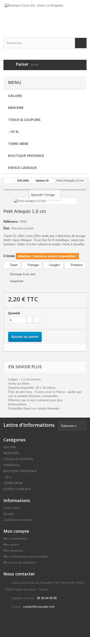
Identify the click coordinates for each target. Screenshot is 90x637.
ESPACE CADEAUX (22, 167)
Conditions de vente (17, 520)
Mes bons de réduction (19, 562)
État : (7, 228)
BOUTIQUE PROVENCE (26, 155)
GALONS (15, 95)
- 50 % (13, 131)
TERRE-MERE (18, 143)
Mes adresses (13, 550)
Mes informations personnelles (25, 556)
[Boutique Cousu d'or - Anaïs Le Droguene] (45, 14)
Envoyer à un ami (23, 274)
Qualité (8, 514)
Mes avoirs (11, 544)
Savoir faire (11, 508)
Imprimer (17, 281)
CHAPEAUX (11, 465)
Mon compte (16, 531)
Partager (33, 265)
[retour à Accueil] (8, 181)
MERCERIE (16, 107)
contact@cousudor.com (39, 606)
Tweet (13, 265)
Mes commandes (15, 538)
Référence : (11, 221)
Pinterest (76, 265)
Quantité (14, 313)
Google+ (54, 265)
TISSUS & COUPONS (24, 119)
